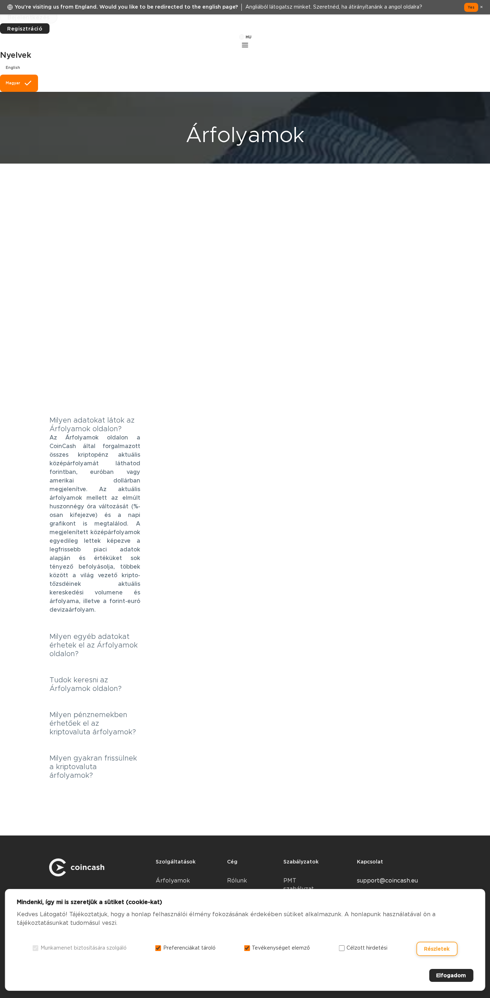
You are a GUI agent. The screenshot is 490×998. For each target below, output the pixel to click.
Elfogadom (451, 975)
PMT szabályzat (298, 884)
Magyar (13, 83)
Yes (471, 7)
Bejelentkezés (29, 17)
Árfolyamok (173, 880)
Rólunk (237, 880)
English (13, 67)
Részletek (436, 949)
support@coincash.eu (387, 880)
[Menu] (245, 45)
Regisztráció (24, 29)
